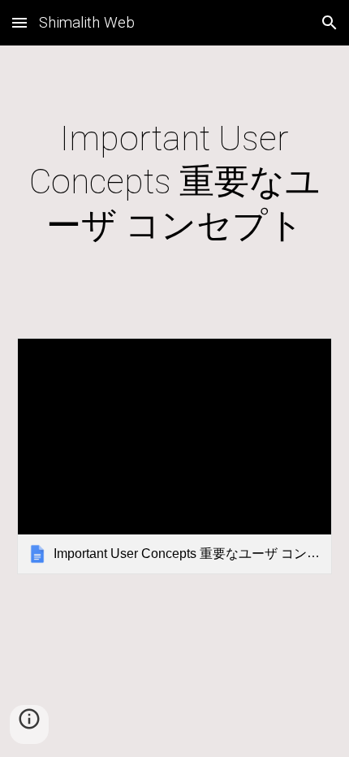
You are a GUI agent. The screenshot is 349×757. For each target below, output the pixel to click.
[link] (175, 456)
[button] (19, 22)
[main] (175, 181)
